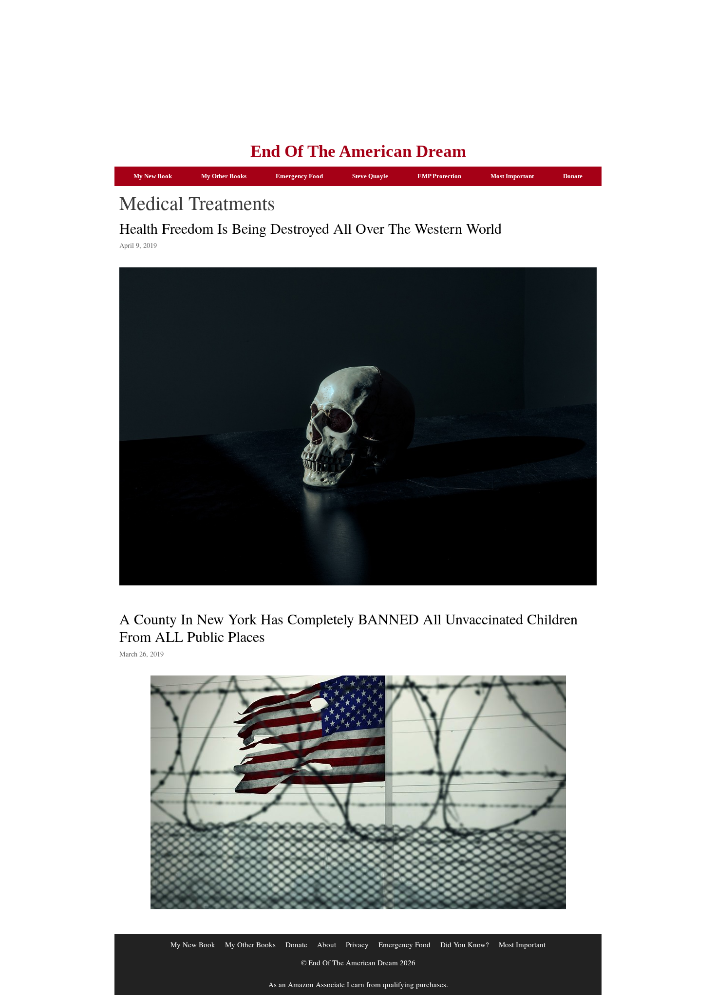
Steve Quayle (370, 176)
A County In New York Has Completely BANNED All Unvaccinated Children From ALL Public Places (348, 627)
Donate (573, 176)
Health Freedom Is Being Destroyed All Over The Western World (310, 228)
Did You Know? (464, 944)
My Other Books (223, 176)
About (326, 944)
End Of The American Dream (358, 151)
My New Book (152, 176)
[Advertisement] (358, 68)
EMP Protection (439, 176)
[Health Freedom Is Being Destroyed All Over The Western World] (358, 582)
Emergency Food (299, 176)
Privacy (357, 944)
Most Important (512, 176)
